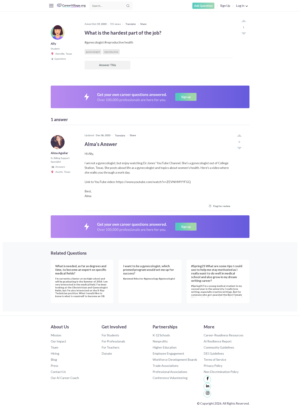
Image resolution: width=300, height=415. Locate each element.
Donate (107, 353)
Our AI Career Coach (65, 378)
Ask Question (203, 5)
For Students (110, 335)
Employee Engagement (168, 353)
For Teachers (110, 347)
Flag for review (220, 206)
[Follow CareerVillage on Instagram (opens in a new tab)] (207, 393)
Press (54, 366)
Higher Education (165, 347)
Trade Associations (165, 366)
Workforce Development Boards (175, 359)
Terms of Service (215, 359)
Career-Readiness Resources (223, 335)
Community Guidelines (219, 347)
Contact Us (58, 372)
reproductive (111, 51)
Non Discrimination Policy (221, 372)
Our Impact (58, 341)
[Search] (128, 6)
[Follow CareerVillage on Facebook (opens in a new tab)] (207, 379)
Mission (56, 335)
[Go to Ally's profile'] (58, 34)
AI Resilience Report (218, 341)
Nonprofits (160, 341)
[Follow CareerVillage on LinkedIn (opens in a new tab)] (207, 386)
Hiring (55, 353)
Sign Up (225, 5)
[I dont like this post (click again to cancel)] (243, 33)
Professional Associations (170, 372)
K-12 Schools (161, 335)
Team (54, 347)
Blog (54, 359)
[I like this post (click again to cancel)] (243, 21)
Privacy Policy (213, 366)
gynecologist (93, 51)
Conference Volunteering (170, 378)
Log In (240, 5)
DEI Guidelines (214, 353)
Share (143, 23)
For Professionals (113, 341)
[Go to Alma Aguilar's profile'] (58, 143)
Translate (130, 23)
